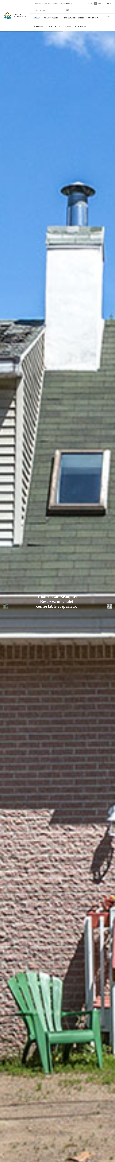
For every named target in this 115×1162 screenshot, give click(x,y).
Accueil (37, 18)
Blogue (68, 27)
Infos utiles (53, 27)
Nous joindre (80, 27)
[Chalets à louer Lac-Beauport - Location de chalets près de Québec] (15, 15)
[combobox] (109, 3)
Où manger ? (39, 27)
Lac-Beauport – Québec (74, 18)
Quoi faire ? (93, 18)
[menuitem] (108, 15)
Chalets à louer (51, 18)
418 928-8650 (69, 6)
